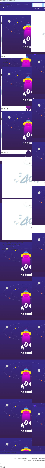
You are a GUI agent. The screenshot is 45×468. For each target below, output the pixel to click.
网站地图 (2, 467)
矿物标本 (5, 62)
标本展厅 (3, 56)
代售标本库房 (5, 152)
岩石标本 (5, 59)
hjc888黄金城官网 (5, 4)
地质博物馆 (4, 109)
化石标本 (5, 66)
